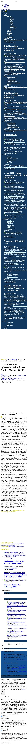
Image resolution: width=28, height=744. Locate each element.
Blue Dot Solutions (22, 660)
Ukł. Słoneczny (11, 228)
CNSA (12, 19)
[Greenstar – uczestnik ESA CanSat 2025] (17, 624)
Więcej (23, 689)
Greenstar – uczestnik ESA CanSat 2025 (17, 628)
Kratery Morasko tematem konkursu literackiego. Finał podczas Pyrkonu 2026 (15, 575)
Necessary (5, 716)
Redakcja (4, 375)
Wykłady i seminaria (12, 277)
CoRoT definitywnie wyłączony (16, 546)
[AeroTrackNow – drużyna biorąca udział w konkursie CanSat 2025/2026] (17, 632)
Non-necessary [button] (4, 729)
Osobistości (10, 37)
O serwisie (10, 322)
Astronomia (10, 222)
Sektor (5, 15)
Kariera (9, 84)
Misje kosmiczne (11, 160)
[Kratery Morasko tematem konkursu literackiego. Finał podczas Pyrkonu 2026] (15, 568)
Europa (9, 30)
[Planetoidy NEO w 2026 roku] (15, 236)
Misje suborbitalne (12, 125)
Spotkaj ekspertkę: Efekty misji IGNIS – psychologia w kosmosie (15, 318)
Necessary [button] (3, 715)
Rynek (5, 76)
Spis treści (10, 325)
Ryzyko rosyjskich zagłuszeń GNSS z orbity (17, 672)
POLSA (12, 26)
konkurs (11, 542)
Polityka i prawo (11, 80)
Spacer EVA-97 (10, 135)
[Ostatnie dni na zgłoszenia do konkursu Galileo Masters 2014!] (14, 379)
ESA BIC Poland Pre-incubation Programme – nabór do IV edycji (15, 59)
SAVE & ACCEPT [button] (5, 742)
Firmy (8, 78)
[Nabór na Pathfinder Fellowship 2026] (15, 580)
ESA (11, 20)
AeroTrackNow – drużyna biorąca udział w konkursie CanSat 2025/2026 (17, 636)
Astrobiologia (10, 221)
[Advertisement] (14, 344)
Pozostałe (12, 28)
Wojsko (9, 34)
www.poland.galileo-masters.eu (8, 511)
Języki (5, 328)
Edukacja (6, 272)
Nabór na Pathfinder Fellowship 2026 (12, 586)
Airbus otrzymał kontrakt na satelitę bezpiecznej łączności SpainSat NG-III (15, 119)
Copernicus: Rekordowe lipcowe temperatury (13, 212)
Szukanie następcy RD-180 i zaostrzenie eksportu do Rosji (12, 544)
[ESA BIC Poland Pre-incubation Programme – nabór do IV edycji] (15, 281)
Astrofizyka (10, 223)
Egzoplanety (10, 225)
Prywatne (9, 33)
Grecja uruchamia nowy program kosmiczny (14, 73)
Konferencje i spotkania (13, 82)
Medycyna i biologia (12, 158)
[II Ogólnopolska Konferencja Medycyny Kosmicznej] (15, 41)
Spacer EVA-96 (19, 140)
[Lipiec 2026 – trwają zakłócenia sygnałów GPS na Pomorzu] (15, 168)
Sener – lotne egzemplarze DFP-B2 (13, 217)
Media (8, 35)
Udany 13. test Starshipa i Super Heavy (13, 152)
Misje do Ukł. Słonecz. (13, 127)
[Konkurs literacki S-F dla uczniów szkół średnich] (15, 556)
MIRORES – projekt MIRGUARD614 (14, 669)
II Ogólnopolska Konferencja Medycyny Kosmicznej (14, 48)
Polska (9, 31)
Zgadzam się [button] (18, 689)
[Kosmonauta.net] (5, 9)
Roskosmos (13, 27)
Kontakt (9, 324)
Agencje (9, 16)
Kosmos (6, 219)
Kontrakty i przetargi (12, 81)
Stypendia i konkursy (12, 274)
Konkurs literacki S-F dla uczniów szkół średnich (14, 562)
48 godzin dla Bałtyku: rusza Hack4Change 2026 (13, 310)
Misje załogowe (11, 123)
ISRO (11, 22)
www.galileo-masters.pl (19, 510)
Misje (5, 121)
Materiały (9, 157)
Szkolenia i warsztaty (13, 275)
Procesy (9, 161)
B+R (5, 154)
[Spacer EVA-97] (15, 130)
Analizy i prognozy (12, 77)
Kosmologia (10, 226)
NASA (11, 24)
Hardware (9, 156)
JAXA (11, 23)
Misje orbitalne (11, 124)
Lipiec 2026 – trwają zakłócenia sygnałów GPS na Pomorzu (15, 175)
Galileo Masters (4, 542)
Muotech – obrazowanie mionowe (13, 184)
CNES (12, 17)
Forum (5, 13)
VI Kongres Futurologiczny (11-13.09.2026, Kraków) (15, 65)
